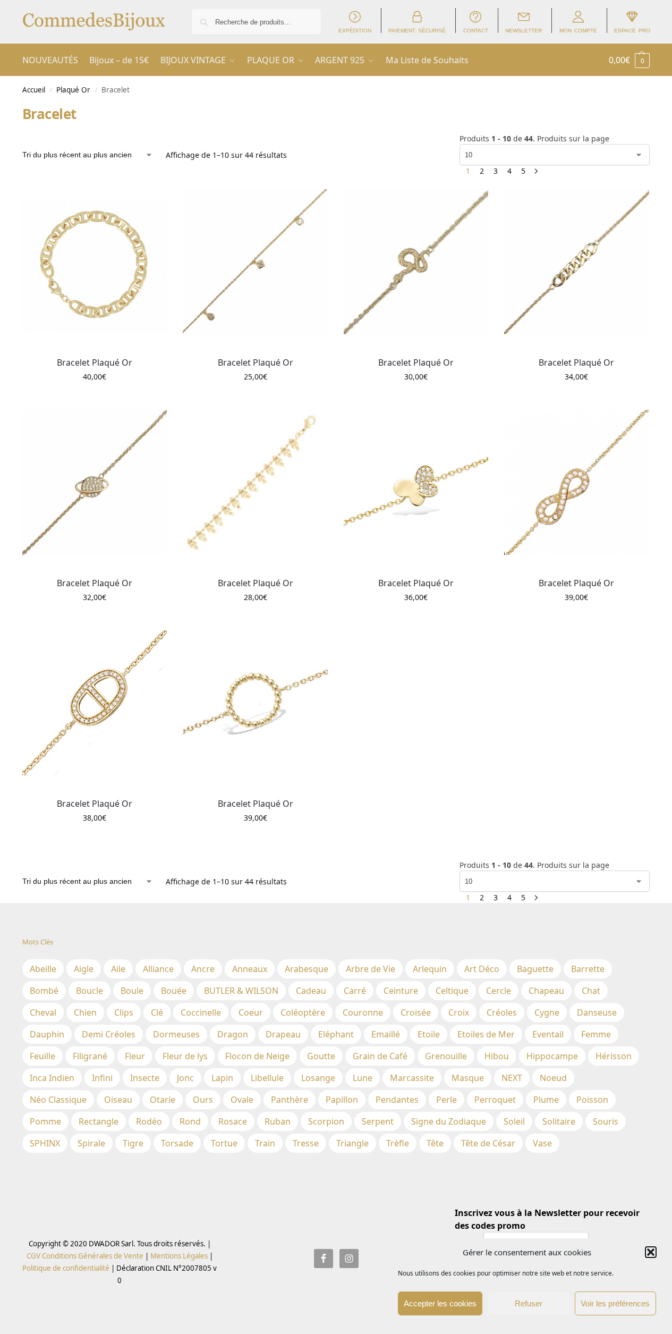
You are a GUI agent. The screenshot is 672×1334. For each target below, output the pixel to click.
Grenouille (446, 1056)
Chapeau (546, 991)
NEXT (511, 1078)
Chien (85, 1012)
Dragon (232, 1034)
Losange (318, 1078)
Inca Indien (52, 1078)
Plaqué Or (73, 90)
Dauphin (47, 1034)
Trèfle (397, 1143)
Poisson (592, 1099)
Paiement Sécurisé (417, 30)
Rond (190, 1121)
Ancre (203, 969)
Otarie (162, 1099)
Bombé (44, 991)
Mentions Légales (178, 1256)
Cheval (43, 1012)
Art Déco (481, 969)
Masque (468, 1078)
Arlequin (430, 969)
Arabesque (306, 969)
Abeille (43, 969)
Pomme (45, 1121)
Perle (446, 1099)
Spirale (91, 1143)
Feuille (42, 1056)
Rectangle (98, 1121)
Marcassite (412, 1078)
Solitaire (558, 1121)
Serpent (378, 1121)
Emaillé (385, 1034)
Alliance (158, 969)
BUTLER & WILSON (241, 991)
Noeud (553, 1078)
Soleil (514, 1121)
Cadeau (311, 991)
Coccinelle (201, 1012)
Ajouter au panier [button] (95, 399)
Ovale (242, 1099)
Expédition (354, 30)
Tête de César (488, 1143)
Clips (123, 1012)
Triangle (352, 1143)
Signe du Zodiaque (448, 1121)
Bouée (173, 991)
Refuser (528, 1303)
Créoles (502, 1012)
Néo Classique (58, 1099)
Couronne (363, 1012)
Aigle (83, 969)
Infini (102, 1078)
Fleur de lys (185, 1056)
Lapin (222, 1078)
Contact (475, 30)
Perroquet (495, 1099)
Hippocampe (552, 1056)
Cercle (498, 991)
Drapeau (283, 1034)
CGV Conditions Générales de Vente (85, 1256)
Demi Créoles (108, 1034)
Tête (435, 1143)
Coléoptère (302, 1012)
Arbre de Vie (370, 969)
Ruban (278, 1121)
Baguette (535, 969)
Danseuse (597, 1012)
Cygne (546, 1012)
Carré (355, 991)
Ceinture (401, 991)
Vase (542, 1143)
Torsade (177, 1143)
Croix (458, 1012)
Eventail (548, 1034)
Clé (157, 1012)
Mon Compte (578, 30)
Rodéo (149, 1121)
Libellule (267, 1078)
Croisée (416, 1012)
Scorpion (326, 1121)
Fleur (135, 1056)
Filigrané (90, 1056)
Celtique (452, 991)
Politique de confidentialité (65, 1268)
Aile (118, 969)
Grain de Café (380, 1056)
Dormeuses (176, 1034)
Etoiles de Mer (486, 1034)
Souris (605, 1121)
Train (265, 1143)
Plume (546, 1099)
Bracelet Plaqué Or (94, 362)
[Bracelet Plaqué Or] (94, 261)
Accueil (33, 90)
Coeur (251, 1012)
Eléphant (336, 1034)
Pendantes (397, 1099)
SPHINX (45, 1143)
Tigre (133, 1143)
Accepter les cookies (440, 1303)
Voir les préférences (615, 1303)
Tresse (306, 1143)
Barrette (588, 969)
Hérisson (614, 1056)
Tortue (224, 1143)
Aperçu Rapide (47, 346)
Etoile (429, 1034)
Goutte (321, 1056)
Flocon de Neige (257, 1056)
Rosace (232, 1121)
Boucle (89, 991)
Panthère (289, 1099)
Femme (596, 1034)
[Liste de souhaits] (151, 205)
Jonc (185, 1078)
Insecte (144, 1078)
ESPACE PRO (632, 30)
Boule (132, 991)
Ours (203, 1099)
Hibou (496, 1056)
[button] (650, 1252)
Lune (362, 1078)
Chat (591, 991)
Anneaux (249, 969)
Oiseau (118, 1099)
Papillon (342, 1099)
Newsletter (523, 30)
